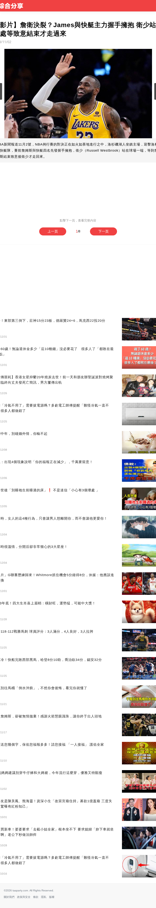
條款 (35, 896)
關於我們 (9, 896)
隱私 (43, 896)
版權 (51, 896)
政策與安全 (23, 896)
